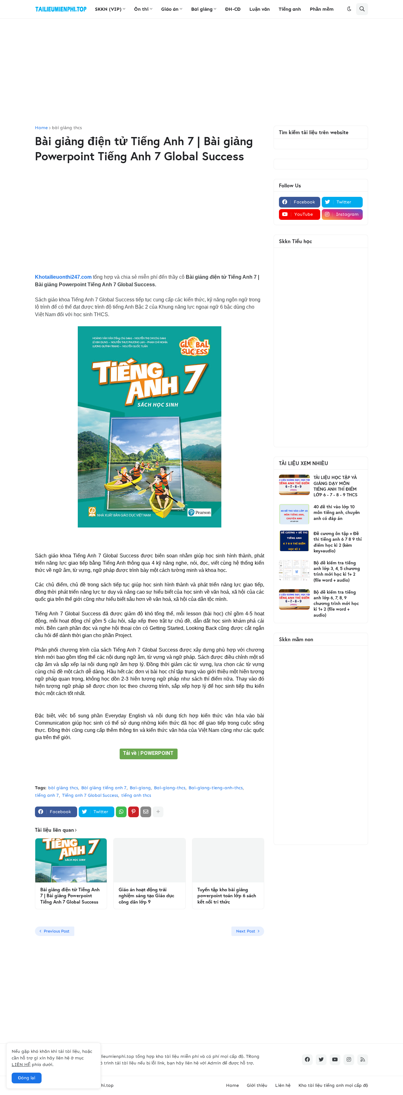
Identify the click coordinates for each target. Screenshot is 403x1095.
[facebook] (307, 1059)
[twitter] (321, 1059)
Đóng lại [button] (26, 1078)
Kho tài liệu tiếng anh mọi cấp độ (333, 1085)
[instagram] (348, 1059)
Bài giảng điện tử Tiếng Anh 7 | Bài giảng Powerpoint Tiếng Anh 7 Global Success (69, 896)
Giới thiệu (257, 1085)
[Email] (145, 812)
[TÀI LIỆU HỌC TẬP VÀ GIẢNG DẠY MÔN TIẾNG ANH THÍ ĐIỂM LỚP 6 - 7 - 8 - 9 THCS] (294, 485)
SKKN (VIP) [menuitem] (108, 9)
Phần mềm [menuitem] (322, 9)
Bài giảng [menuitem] (202, 9)
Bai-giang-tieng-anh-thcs (216, 787)
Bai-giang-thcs (169, 787)
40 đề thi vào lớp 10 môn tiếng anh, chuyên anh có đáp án (337, 512)
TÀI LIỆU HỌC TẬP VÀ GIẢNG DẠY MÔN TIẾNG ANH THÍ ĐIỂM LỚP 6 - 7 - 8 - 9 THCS (335, 486)
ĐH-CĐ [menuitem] (233, 9)
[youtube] (335, 1059)
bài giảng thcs (67, 128)
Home (41, 128)
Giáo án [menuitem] (170, 9)
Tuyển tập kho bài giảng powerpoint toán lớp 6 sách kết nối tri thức (226, 896)
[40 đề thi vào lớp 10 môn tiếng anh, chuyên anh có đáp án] (294, 514)
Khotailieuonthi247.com (63, 277)
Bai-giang (140, 787)
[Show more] (158, 812)
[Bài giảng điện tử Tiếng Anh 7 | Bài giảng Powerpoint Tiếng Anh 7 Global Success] (71, 860)
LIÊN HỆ (21, 1064)
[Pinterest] (133, 812)
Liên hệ (283, 1085)
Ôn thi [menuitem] (141, 9)
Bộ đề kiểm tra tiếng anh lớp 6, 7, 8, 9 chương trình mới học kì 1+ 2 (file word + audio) (336, 603)
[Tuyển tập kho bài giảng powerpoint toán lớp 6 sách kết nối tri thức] (228, 860)
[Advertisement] (201, 72)
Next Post (245, 931)
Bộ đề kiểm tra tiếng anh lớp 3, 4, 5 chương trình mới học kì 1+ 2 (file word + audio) (337, 571)
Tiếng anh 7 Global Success (90, 795)
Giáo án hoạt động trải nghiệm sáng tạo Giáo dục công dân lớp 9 (146, 896)
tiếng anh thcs (136, 795)
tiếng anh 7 (47, 795)
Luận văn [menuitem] (259, 9)
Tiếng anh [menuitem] (290, 9)
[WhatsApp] (121, 812)
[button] (349, 9)
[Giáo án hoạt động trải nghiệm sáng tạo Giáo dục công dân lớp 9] (149, 860)
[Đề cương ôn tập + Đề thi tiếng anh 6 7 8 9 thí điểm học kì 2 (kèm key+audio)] (294, 541)
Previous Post (57, 931)
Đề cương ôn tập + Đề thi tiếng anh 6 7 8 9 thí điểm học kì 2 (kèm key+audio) (338, 542)
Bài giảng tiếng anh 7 (104, 787)
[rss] (362, 1059)
